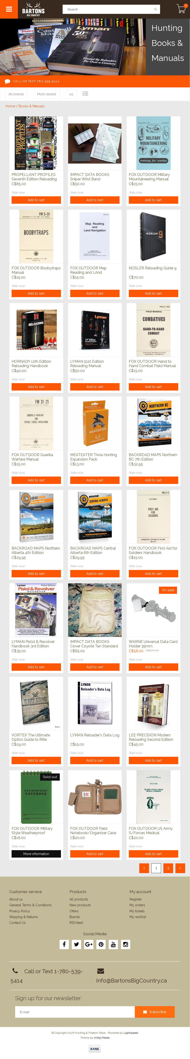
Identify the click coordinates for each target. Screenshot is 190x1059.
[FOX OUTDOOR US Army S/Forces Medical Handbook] (153, 797)
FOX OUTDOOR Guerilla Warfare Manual (32, 457)
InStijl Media (102, 1037)
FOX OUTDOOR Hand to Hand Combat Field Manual (152, 363)
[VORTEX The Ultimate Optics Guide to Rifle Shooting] (36, 703)
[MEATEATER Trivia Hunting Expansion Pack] (95, 423)
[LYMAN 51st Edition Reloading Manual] (95, 330)
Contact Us (17, 923)
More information (36, 854)
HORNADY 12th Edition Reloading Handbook (31, 363)
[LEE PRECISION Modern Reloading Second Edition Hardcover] (153, 703)
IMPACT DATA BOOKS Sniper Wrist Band (89, 176)
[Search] (155, 9)
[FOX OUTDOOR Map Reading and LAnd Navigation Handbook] (95, 236)
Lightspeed (131, 1032)
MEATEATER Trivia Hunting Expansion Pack (93, 457)
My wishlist (138, 917)
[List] (85, 93)
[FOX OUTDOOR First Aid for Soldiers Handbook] (153, 517)
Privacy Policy (19, 911)
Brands (75, 917)
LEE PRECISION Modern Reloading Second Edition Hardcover (151, 737)
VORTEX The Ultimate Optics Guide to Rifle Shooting (31, 737)
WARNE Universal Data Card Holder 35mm (153, 643)
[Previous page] (144, 868)
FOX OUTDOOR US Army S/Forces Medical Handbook (151, 831)
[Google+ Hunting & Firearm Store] (88, 944)
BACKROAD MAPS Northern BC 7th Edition (153, 457)
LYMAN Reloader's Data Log (94, 735)
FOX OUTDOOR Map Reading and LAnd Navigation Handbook (89, 270)
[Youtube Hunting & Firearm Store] (113, 944)
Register (136, 899)
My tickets (137, 911)
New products (80, 905)
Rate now (18, 192)
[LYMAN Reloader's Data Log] (95, 703)
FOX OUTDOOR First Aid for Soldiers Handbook (153, 550)
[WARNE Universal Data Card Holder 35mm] (153, 610)
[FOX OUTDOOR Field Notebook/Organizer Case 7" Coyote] (95, 797)
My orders (137, 905)
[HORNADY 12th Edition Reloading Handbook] (36, 330)
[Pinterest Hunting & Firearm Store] (101, 944)
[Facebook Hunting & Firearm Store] (64, 944)
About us (16, 899)
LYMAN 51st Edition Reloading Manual (87, 363)
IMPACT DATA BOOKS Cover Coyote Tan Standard (94, 643)
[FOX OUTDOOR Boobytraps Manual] (36, 236)
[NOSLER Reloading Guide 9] (153, 236)
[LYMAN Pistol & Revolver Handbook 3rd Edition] (36, 610)
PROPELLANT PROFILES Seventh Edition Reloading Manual (34, 177)
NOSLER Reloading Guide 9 (153, 268)
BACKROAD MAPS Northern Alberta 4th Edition (36, 550)
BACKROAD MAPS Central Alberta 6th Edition (93, 550)
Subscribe (157, 1012)
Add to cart (36, 200)
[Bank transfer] (95, 1049)
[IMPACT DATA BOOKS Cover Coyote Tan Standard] (95, 610)
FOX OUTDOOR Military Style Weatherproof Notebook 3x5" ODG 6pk (33, 831)
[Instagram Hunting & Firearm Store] (125, 944)
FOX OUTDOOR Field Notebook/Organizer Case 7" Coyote (93, 831)
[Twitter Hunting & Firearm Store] (76, 944)
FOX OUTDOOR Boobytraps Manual (36, 270)
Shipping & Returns (23, 917)
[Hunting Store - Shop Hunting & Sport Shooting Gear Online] (40, 9)
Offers (74, 911)
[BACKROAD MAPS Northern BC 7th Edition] (153, 423)
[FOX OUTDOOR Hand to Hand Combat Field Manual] (153, 330)
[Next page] (180, 868)
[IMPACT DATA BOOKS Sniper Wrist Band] (95, 143)
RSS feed (76, 923)
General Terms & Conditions (30, 905)
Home (10, 106)
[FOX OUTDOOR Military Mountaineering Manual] (153, 143)
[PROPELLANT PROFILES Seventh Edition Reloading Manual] (36, 143)
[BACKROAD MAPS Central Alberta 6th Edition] (95, 517)
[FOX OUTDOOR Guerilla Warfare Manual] (36, 423)
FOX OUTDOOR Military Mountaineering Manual (149, 176)
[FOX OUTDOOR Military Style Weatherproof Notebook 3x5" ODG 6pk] (36, 797)
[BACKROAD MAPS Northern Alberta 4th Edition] (36, 517)
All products (79, 899)
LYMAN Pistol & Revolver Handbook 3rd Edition (33, 643)
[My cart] (181, 9)
